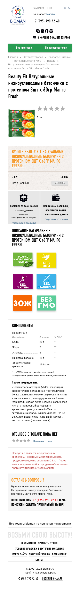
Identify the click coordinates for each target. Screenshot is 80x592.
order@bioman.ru (52, 578)
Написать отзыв (42, 441)
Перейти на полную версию (40, 572)
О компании (28, 543)
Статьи (39, 560)
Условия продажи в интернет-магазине (39, 549)
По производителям (56, 48)
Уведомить (60, 183)
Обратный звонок (39, 554)
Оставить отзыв (47, 543)
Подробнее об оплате (56, 219)
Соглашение (59, 554)
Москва (50, 14)
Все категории (24, 48)
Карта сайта (19, 554)
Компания (39, 8)
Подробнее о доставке (24, 223)
